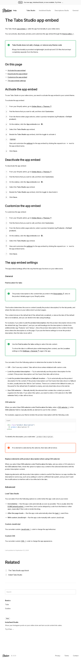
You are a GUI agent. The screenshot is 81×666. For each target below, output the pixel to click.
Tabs (7, 604)
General (75, 10)
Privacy (57, 656)
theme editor (67, 34)
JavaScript (25, 529)
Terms (66, 656)
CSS (22, 541)
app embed (21, 29)
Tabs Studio (30, 10)
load (56, 513)
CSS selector (63, 407)
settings (29, 143)
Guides (8, 608)
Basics (8, 600)
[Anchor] (3, 65)
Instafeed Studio (45, 10)
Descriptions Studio (62, 10)
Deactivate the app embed (17, 74)
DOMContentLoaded (15, 506)
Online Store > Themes (41, 106)
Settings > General (30, 351)
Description (57, 294)
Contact (75, 656)
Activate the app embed (17, 70)
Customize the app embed (17, 77)
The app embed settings (17, 81)
